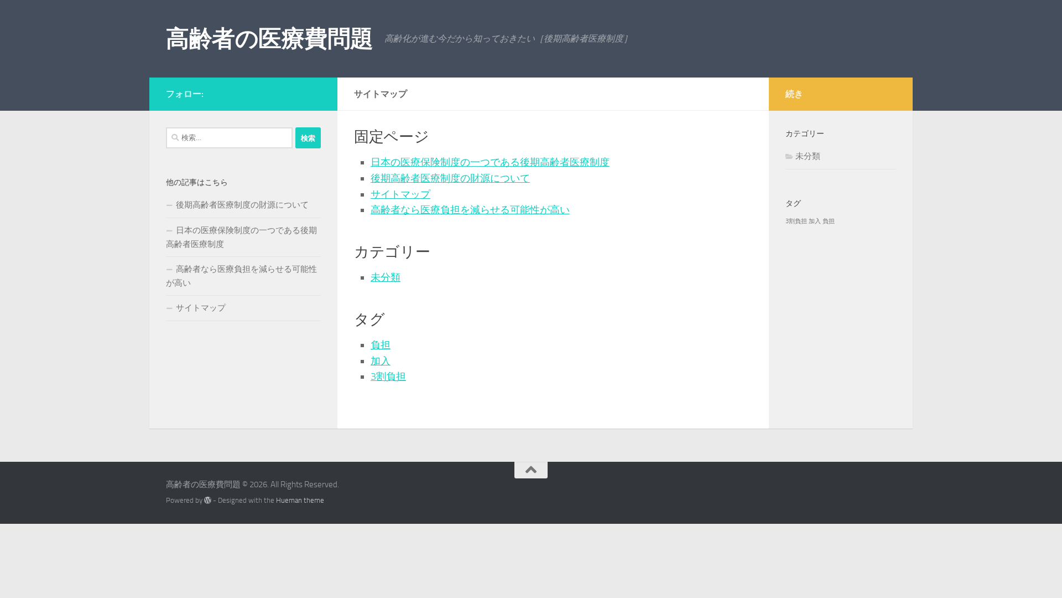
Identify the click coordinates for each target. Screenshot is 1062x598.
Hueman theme (300, 500)
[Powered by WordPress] (207, 500)
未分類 (385, 277)
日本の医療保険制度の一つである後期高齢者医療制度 (490, 162)
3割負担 (388, 376)
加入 (381, 361)
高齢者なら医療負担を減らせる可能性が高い (470, 210)
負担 (381, 345)
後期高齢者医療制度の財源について (450, 178)
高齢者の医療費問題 (269, 39)
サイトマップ (400, 194)
